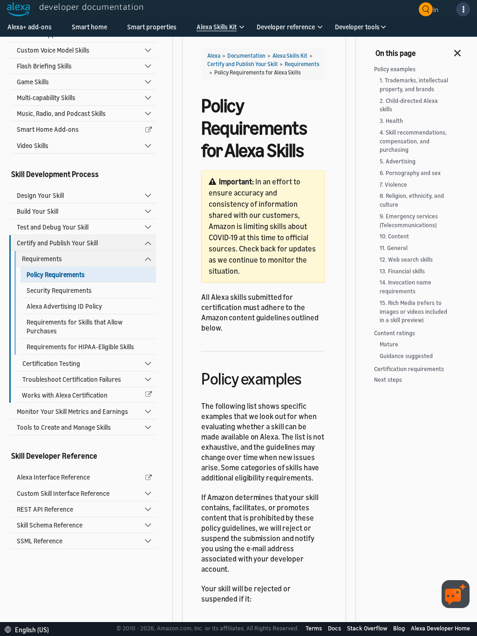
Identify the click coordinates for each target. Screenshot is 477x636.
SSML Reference (39, 541)
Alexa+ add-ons (29, 27)
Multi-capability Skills (46, 97)
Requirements (42, 259)
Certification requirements (409, 368)
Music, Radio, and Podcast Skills (61, 113)
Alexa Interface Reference (53, 477)
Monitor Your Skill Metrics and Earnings (72, 411)
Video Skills (32, 145)
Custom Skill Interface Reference (63, 493)
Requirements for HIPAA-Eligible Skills (80, 347)
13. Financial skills (402, 271)
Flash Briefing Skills (44, 66)
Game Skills (33, 82)
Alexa (213, 55)
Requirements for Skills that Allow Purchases (75, 326)
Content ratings (394, 333)
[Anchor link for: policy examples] (310, 377)
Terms (314, 628)
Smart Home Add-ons (48, 129)
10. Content (394, 236)
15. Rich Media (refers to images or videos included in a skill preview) (413, 311)
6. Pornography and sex (410, 172)
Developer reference (286, 27)
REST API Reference (45, 509)
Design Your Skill (40, 195)
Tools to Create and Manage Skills (64, 427)
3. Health (391, 120)
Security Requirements (59, 290)
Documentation (246, 55)
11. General (394, 247)
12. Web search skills (406, 259)
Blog (399, 628)
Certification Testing (51, 363)
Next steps (388, 379)
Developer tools (357, 27)
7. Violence (393, 184)
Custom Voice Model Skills (53, 50)
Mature (389, 344)
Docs (335, 628)
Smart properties (152, 27)
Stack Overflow (367, 628)
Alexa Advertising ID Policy (64, 306)
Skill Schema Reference (49, 525)
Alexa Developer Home (440, 628)
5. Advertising (398, 161)
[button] (217, 30)
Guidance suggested (406, 355)
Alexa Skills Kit (217, 27)
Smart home (89, 27)
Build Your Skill (37, 211)
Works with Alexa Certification (65, 395)
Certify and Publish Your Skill (57, 243)
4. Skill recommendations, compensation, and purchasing (413, 141)
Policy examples (395, 69)
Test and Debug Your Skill (53, 227)
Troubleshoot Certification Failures (71, 379)
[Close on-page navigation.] (458, 50)
